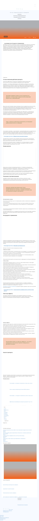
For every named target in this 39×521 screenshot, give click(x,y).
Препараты (19, 14)
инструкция (6, 414)
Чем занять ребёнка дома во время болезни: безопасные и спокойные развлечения (17, 432)
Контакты (19, 18)
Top (37, 519)
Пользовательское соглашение (19, 17)
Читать (4, 431)
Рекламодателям (26, 12)
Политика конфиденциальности (19, 15)
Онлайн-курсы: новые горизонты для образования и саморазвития (14, 438)
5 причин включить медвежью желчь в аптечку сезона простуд (13, 435)
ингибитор (5, 413)
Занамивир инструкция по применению (9, 286)
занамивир (5, 412)
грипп (5, 411)
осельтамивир (6, 415)
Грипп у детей (5, 433)
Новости (4, 430)
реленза (5, 416)
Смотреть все (5, 441)
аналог (5, 408)
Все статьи (12, 12)
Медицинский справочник (18, 12)
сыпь (4, 417)
